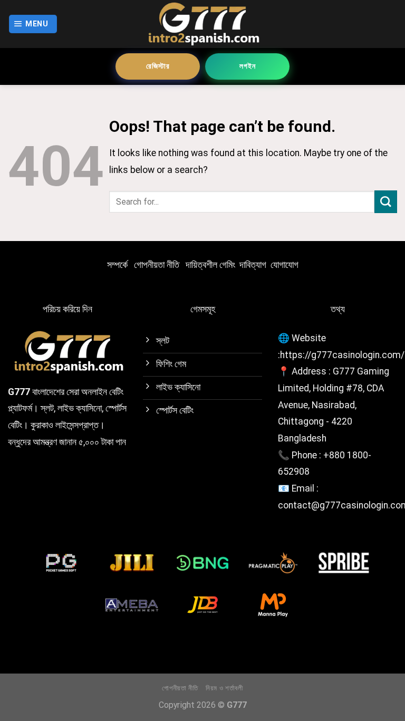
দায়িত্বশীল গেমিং (210, 264)
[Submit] (385, 201)
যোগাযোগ (284, 264)
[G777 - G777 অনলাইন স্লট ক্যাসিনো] (202, 24)
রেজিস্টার (158, 66)
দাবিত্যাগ (252, 264)
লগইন (247, 66)
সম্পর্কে (117, 264)
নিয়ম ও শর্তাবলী (224, 688)
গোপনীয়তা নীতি (156, 264)
